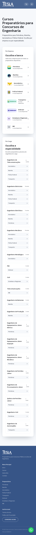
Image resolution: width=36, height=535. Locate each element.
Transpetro (5, 495)
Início (3, 468)
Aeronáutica (5, 490)
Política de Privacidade (8, 515)
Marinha (4, 487)
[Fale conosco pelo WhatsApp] (31, 530)
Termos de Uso (6, 512)
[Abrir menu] (32, 4)
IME (3, 504)
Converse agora (10, 520)
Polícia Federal (6, 493)
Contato (4, 476)
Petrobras (5, 485)
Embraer (4, 498)
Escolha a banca (14, 55)
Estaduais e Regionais (8, 501)
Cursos (4, 470)
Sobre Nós (5, 473)
